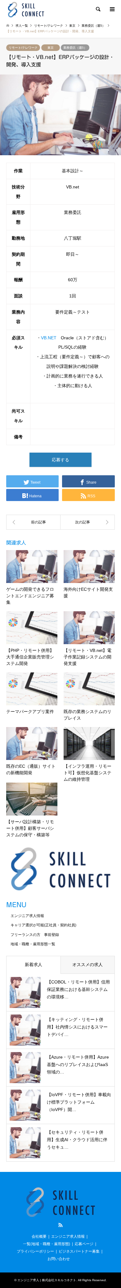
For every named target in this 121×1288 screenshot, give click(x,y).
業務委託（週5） (75, 47)
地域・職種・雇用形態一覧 (33, 944)
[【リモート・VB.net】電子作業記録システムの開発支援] (33, 522)
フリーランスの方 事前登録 (35, 935)
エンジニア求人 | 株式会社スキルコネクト (46, 1280)
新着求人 (33, 964)
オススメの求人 (87, 964)
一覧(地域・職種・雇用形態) (46, 1244)
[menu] (111, 9)
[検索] (97, 9)
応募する (60, 459)
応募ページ (84, 1244)
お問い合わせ (58, 1259)
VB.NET (48, 337)
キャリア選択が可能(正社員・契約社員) (43, 925)
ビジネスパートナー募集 (79, 1251)
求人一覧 (22, 25)
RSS (60, 1225)
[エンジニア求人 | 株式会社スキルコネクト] (26, 9)
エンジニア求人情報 (27, 916)
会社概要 (39, 1236)
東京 (50, 47)
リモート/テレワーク (23, 47)
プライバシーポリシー (35, 1251)
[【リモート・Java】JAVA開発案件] (87, 522)
